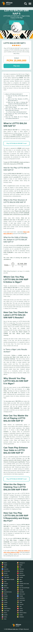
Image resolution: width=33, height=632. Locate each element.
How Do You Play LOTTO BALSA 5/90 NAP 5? (18, 96)
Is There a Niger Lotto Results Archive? (17, 112)
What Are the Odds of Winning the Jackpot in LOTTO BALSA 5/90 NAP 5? (18, 103)
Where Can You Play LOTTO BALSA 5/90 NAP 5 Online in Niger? (17, 106)
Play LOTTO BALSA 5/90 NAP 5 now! (17, 143)
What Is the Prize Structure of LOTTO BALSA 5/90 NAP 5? (18, 99)
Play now (16, 66)
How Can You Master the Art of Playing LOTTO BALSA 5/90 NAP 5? (17, 117)
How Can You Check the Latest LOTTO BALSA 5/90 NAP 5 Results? (17, 109)
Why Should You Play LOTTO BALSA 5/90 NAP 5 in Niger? (17, 114)
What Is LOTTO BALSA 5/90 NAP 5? (14, 94)
